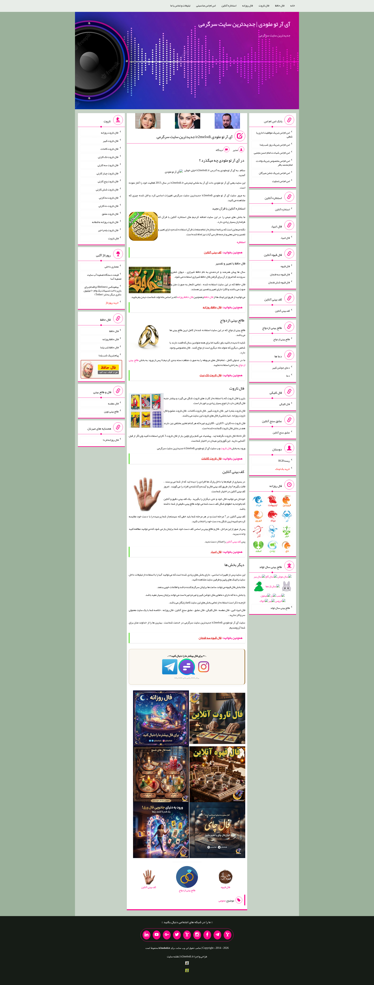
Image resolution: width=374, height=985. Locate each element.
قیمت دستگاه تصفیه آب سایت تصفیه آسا (104, 276)
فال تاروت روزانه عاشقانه (105, 222)
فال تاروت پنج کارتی (108, 181)
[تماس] (187, 934)
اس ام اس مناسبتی (206, 5)
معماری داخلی (112, 266)
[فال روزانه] (161, 719)
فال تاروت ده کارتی (109, 205)
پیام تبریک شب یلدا (109, 355)
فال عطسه (113, 403)
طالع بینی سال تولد (280, 607)
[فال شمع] (161, 775)
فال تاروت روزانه (110, 132)
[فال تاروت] (217, 719)
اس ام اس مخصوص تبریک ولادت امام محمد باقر (274, 162)
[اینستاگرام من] (197, 934)
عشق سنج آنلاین (281, 432)
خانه (292, 5)
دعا (288, 375)
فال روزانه (247, 5)
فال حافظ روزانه (185, 297)
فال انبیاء (285, 237)
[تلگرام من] (217, 934)
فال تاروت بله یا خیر (108, 230)
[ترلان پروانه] (187, 121)
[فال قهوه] (217, 775)
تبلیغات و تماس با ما (180, 5)
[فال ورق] (161, 831)
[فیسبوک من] (207, 934)
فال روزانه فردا (111, 440)
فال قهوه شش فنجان (279, 282)
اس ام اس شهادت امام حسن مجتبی (272, 152)
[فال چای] (217, 831)
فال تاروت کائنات (110, 148)
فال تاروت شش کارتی (107, 189)
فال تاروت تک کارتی (108, 157)
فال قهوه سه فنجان (280, 274)
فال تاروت (264, 5)
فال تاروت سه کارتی (108, 165)
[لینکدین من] (146, 934)
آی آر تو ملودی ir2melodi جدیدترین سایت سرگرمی (195, 137)
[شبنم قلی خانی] (148, 121)
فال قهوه (285, 266)
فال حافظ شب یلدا (109, 347)
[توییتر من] (177, 934)
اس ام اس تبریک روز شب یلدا (275, 144)
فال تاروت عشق (110, 214)
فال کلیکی (284, 404)
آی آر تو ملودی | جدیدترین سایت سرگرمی (244, 24)
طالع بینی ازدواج (281, 339)
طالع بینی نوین (111, 411)
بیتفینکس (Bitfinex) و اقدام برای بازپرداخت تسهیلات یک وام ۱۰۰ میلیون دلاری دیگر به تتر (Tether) (102, 290)
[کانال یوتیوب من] (157, 934)
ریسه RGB (284, 460)
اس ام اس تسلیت (281, 181)
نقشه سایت (173, 956)
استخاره (241, 242)
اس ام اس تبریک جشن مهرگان (274, 173)
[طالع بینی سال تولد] (272, 590)
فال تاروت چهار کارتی (108, 173)
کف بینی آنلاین (233, 541)
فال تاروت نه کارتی (109, 197)
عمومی (222, 900)
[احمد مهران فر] (227, 121)
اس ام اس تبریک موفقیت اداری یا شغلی (274, 134)
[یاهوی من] (227, 934)
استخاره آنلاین (228, 5)
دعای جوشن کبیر (281, 367)
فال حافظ (279, 5)
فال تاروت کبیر (111, 140)
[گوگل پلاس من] (167, 934)
